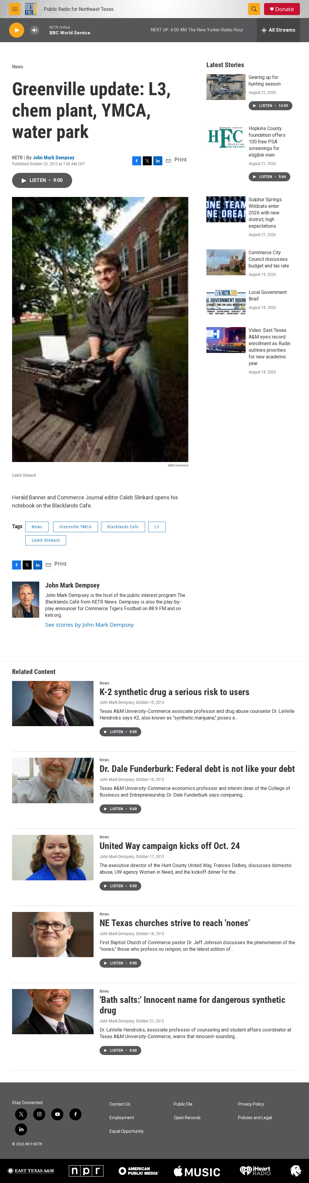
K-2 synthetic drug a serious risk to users (175, 692)
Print (180, 159)
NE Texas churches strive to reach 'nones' (175, 923)
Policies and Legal (255, 1118)
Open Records (187, 1118)
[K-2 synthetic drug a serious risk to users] (53, 703)
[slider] (44, 30)
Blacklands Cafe (123, 526)
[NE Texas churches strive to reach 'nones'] (53, 934)
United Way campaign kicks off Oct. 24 (170, 846)
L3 (156, 526)
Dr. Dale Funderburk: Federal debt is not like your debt (197, 768)
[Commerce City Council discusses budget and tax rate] (226, 262)
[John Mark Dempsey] (25, 600)
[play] (16, 30)
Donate (284, 9)
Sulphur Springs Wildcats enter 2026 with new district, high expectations (265, 213)
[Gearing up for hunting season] (226, 87)
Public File (183, 1104)
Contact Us (120, 1104)
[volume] (35, 30)
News (17, 67)
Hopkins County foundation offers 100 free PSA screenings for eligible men (267, 142)
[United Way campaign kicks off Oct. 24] (53, 857)
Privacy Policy (251, 1104)
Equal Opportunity (127, 1131)
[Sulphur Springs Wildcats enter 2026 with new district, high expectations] (226, 209)
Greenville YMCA (75, 526)
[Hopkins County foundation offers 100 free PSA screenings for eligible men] (226, 138)
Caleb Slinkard (46, 540)
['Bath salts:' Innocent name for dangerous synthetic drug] (53, 1011)
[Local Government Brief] (226, 302)
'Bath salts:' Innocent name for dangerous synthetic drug (192, 1005)
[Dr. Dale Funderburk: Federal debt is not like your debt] (53, 780)
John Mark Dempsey (54, 158)
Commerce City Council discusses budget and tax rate (269, 259)
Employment (122, 1118)
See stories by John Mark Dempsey (89, 624)
